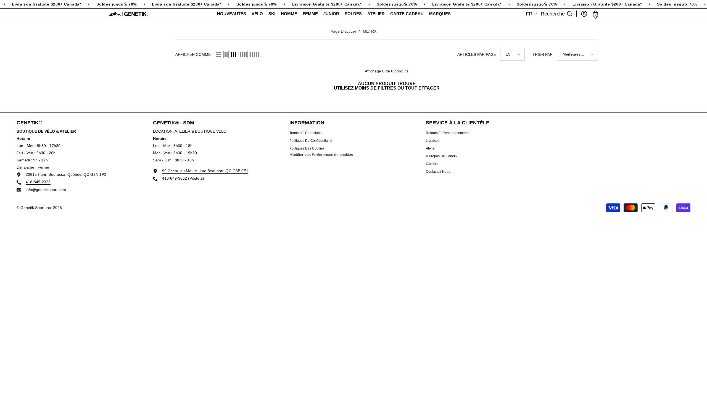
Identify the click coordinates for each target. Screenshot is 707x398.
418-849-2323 (38, 182)
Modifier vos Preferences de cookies (321, 154)
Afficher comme (193, 54)
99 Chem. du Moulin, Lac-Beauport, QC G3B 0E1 (205, 171)
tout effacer (422, 88)
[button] (218, 54)
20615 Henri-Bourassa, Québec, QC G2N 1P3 (66, 174)
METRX (369, 31)
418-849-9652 (174, 178)
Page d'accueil (344, 31)
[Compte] (584, 14)
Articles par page (476, 54)
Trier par (542, 54)
